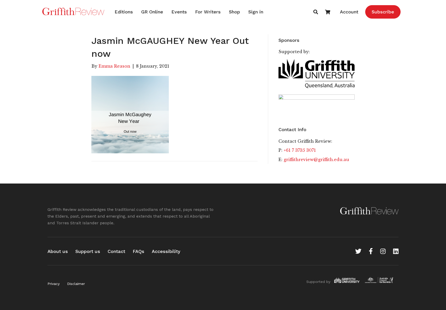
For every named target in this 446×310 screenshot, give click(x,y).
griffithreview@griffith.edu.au (316, 159)
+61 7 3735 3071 (300, 150)
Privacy (53, 284)
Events (179, 11)
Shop (234, 11)
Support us (87, 251)
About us (57, 251)
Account (349, 11)
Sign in (255, 11)
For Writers (208, 11)
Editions (124, 11)
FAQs (138, 251)
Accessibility (166, 251)
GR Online (152, 11)
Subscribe (383, 11)
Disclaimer (76, 284)
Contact (116, 251)
